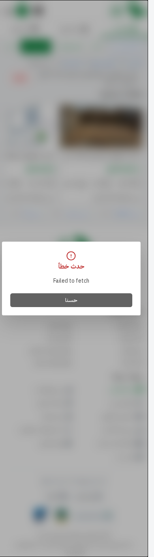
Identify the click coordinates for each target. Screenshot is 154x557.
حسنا (71, 300)
